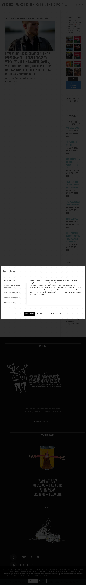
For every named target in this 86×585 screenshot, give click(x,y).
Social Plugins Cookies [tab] (12, 298)
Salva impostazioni (55, 313)
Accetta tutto (29, 313)
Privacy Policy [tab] (9, 280)
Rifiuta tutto (41, 313)
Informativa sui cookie (39, 292)
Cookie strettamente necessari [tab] (12, 287)
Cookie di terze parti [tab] (12, 293)
